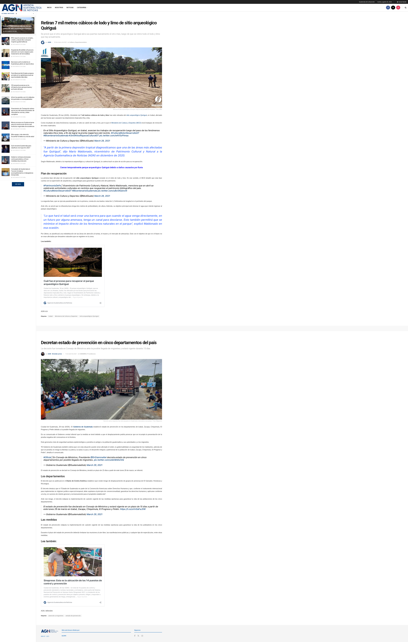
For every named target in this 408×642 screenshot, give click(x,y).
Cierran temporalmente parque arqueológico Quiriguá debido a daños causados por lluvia (101, 167)
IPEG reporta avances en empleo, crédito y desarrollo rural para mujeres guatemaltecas (22, 40)
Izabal (51, 316)
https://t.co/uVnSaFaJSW (133, 509)
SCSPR (64, 636)
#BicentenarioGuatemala (55, 135)
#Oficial (47, 457)
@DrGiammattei (98, 457)
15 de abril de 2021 (71, 354)
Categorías (81, 7)
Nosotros (59, 7)
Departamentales (81, 42)
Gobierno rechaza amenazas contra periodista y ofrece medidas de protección (21, 159)
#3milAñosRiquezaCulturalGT (84, 135)
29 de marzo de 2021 (60, 42)
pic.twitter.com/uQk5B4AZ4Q (109, 460)
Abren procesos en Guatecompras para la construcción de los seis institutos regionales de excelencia (22, 124)
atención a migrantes (56, 615)
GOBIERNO (83, 354)
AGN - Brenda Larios (55, 354)
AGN (49, 42)
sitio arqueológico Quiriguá (136, 115)
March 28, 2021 (102, 140)
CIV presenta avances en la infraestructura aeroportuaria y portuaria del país (21, 87)
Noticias (70, 7)
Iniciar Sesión (402, 2)
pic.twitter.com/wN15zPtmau (114, 135)
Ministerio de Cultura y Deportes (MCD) (126, 123)
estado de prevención (73, 615)
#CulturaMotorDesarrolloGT (125, 133)
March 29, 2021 (94, 465)
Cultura (71, 42)
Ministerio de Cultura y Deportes (66, 316)
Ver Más (18, 184)
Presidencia (91, 354)
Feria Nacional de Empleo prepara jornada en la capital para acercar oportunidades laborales (22, 75)
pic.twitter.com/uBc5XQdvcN (112, 190)
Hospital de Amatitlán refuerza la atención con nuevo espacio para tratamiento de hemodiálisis (22, 52)
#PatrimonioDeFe (52, 185)
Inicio (49, 7)
